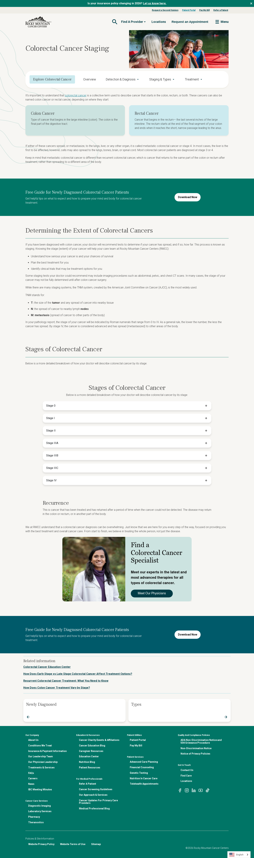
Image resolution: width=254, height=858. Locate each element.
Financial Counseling (142, 767)
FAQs (31, 773)
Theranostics (36, 822)
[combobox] (239, 854)
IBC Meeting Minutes (40, 789)
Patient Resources (89, 767)
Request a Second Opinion (165, 10)
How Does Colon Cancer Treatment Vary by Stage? (56, 687)
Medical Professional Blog (94, 808)
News (31, 784)
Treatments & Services (41, 767)
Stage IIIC (52, 468)
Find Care (186, 775)
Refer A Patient (87, 783)
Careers (32, 778)
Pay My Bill (204, 10)
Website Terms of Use (72, 844)
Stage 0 (50, 405)
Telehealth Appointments (144, 783)
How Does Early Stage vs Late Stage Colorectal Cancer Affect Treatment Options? (77, 673)
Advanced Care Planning (144, 761)
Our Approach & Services (93, 794)
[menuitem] (122, 79)
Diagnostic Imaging (39, 805)
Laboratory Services (39, 811)
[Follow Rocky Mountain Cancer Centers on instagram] (187, 790)
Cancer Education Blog (92, 745)
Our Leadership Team (40, 756)
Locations (159, 22)
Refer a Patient (220, 10)
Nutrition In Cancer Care (143, 778)
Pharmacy (34, 816)
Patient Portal (188, 10)
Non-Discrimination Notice (196, 748)
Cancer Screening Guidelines (95, 789)
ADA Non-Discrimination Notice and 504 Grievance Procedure (201, 741)
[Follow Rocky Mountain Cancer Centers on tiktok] (207, 790)
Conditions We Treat (40, 745)
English (239, 854)
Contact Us (187, 770)
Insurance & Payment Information (47, 751)
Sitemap (96, 844)
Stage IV (51, 480)
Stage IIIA (52, 443)
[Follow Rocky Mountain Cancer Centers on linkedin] (194, 790)
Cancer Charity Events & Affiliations (99, 740)
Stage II (51, 430)
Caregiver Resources (91, 751)
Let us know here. (154, 3)
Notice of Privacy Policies (195, 753)
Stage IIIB (52, 455)
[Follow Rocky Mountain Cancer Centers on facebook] (180, 790)
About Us (33, 740)
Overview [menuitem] (89, 79)
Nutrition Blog (87, 762)
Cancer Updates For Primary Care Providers (98, 802)
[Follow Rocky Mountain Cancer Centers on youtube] (201, 790)
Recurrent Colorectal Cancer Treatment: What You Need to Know (65, 680)
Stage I (50, 418)
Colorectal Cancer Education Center (47, 667)
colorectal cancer (75, 95)
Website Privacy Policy (41, 844)
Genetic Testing (139, 772)
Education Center (89, 756)
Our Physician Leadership (43, 762)
